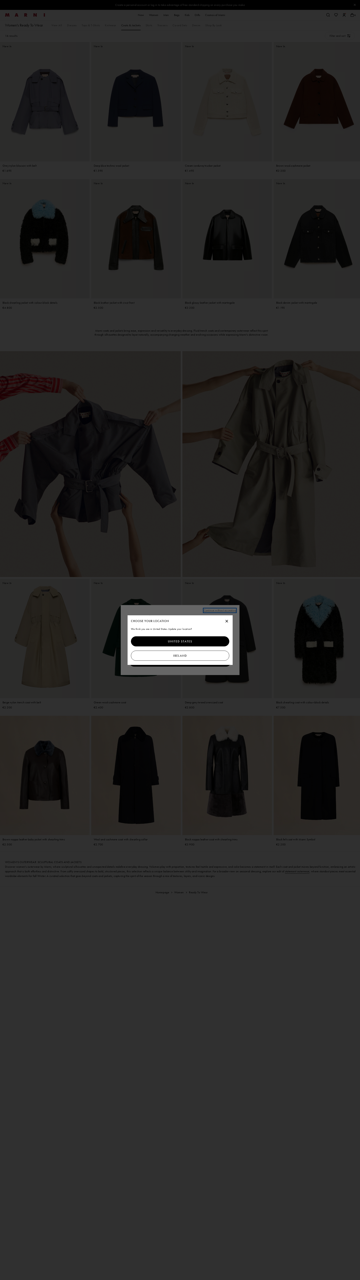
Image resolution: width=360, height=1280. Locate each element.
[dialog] (180, 640)
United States (180, 641)
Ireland (180, 656)
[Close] (226, 621)
